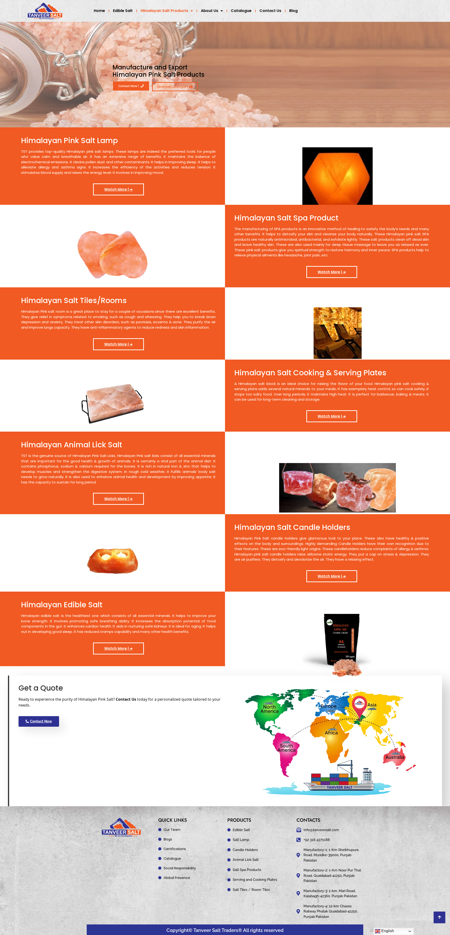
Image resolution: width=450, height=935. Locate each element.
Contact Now (41, 721)
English (387, 931)
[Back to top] (439, 917)
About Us (209, 10)
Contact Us (270, 10)
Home (99, 10)
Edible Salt (123, 10)
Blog (293, 10)
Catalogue (241, 10)
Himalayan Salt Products (164, 10)
